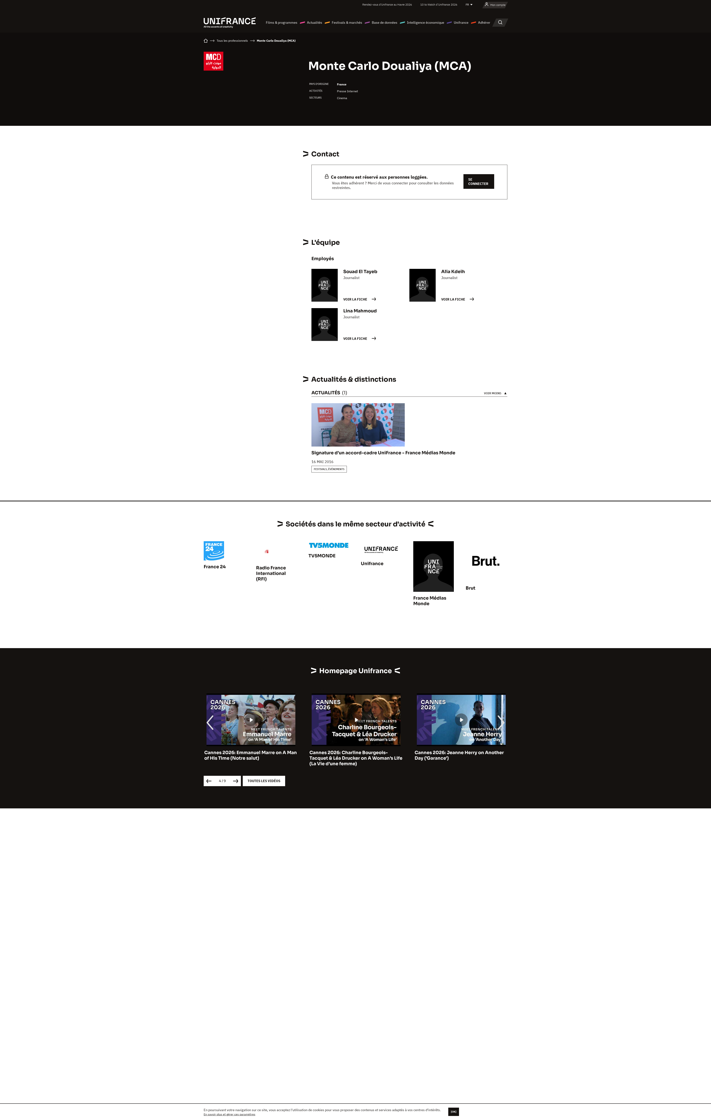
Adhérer (484, 22)
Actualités (314, 22)
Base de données (384, 22)
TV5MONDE (322, 556)
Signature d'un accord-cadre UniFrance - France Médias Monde (383, 453)
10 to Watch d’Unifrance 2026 (438, 4)
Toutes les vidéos (264, 781)
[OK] (453, 1111)
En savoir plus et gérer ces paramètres (229, 1114)
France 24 (215, 567)
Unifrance (461, 22)
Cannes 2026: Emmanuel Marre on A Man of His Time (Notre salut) (250, 755)
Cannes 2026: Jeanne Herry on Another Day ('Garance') (458, 755)
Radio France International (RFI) (271, 573)
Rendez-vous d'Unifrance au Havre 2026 (387, 4)
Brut (470, 588)
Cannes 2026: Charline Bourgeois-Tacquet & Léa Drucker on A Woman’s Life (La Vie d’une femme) (355, 758)
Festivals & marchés (347, 22)
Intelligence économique (425, 22)
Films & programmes (281, 22)
